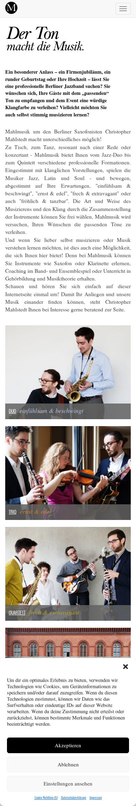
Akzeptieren (68, 745)
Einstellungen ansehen (68, 783)
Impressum (96, 797)
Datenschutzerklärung (73, 797)
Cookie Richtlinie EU (46, 797)
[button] (125, 666)
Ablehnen (68, 764)
